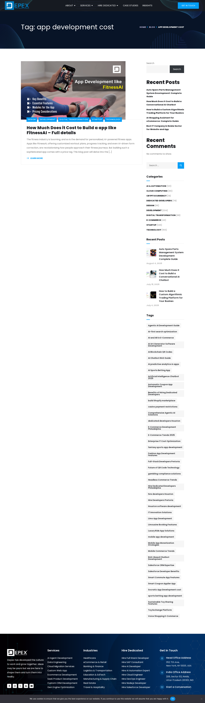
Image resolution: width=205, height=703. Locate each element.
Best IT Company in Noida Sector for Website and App (164, 128)
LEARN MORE (36, 158)
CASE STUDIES (130, 5)
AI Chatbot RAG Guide (159, 358)
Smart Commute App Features (163, 577)
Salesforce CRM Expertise (161, 565)
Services (53, 650)
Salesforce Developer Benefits (163, 571)
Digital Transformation (74, 119)
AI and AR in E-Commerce (161, 337)
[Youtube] (31, 686)
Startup (97, 119)
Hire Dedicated (132, 650)
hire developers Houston (160, 494)
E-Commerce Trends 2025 (161, 435)
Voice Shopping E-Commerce (163, 616)
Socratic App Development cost (164, 589)
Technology (113, 119)
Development (47, 119)
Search (150, 63)
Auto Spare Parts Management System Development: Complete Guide (164, 93)
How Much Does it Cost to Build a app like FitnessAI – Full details (71, 130)
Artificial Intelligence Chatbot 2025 (163, 377)
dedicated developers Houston (164, 420)
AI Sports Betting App (159, 370)
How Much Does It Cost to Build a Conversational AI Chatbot (164, 103)
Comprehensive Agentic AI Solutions (161, 413)
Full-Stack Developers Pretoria (164, 461)
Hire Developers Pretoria (160, 500)
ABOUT (69, 5)
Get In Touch (169, 650)
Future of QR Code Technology (163, 467)
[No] (201, 698)
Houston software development (164, 506)
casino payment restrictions (162, 406)
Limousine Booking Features (162, 524)
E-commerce (153, 220)
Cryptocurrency (156, 195)
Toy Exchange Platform (160, 610)
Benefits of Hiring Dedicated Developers (162, 393)
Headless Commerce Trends (162, 479)
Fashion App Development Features (161, 454)
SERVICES (85, 5)
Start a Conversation (178, 687)
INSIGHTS (147, 5)
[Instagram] (15, 686)
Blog (152, 27)
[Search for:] (165, 165)
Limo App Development (160, 518)
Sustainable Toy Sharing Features (160, 603)
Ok (173, 699)
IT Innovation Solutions (160, 512)
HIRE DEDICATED (107, 5)
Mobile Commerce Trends (161, 551)
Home (143, 27)
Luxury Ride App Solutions (161, 530)
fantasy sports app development (165, 447)
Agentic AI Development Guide (163, 325)
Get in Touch (188, 5)
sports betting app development (165, 595)
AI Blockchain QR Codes (160, 352)
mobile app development (161, 536)
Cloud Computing (156, 191)
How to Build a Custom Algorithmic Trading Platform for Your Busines (165, 111)
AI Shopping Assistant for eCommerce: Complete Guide (162, 119)
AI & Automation (156, 186)
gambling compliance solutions (164, 473)
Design (32, 119)
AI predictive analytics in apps (163, 364)
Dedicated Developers (159, 200)
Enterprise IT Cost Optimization (164, 441)
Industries (90, 650)
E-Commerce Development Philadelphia (162, 428)
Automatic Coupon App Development (160, 385)
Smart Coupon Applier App (162, 583)
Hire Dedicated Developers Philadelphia (162, 487)
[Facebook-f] (9, 686)
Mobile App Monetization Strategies (161, 544)
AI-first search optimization (162, 331)
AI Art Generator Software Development (161, 344)
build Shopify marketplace (161, 400)
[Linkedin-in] (26, 686)
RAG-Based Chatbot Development (158, 558)
